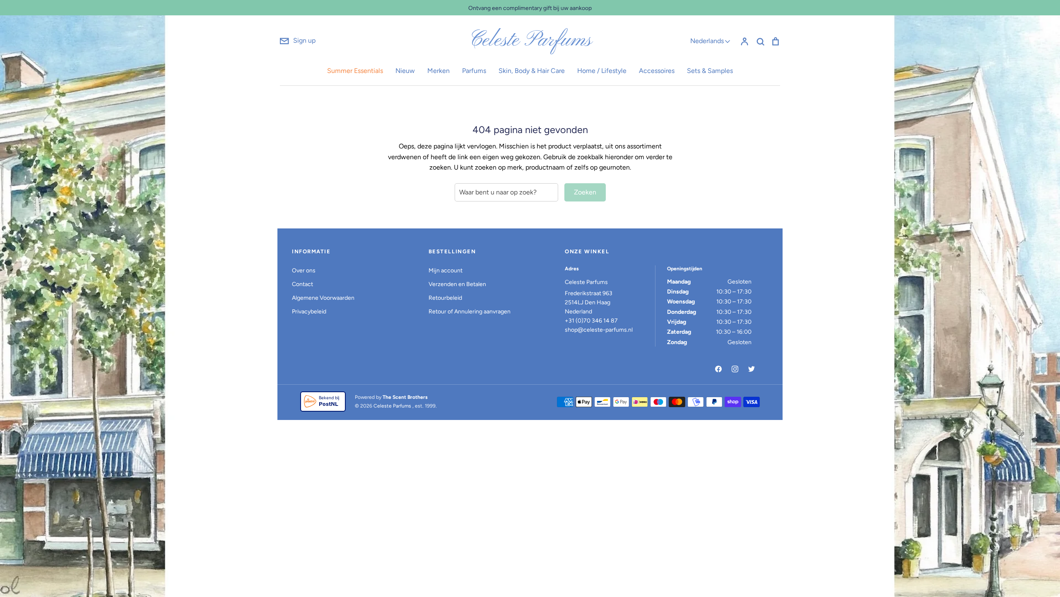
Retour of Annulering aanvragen (470, 311)
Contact (302, 284)
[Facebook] (718, 369)
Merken (438, 71)
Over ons (304, 270)
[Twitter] (751, 369)
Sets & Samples (710, 71)
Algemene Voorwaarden (323, 297)
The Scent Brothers (405, 397)
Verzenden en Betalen (457, 284)
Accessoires (657, 71)
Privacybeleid (309, 311)
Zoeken (585, 192)
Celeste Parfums (530, 40)
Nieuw (405, 71)
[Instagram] (735, 369)
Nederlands (707, 41)
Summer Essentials (355, 71)
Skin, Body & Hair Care (532, 71)
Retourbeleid (445, 297)
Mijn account (446, 270)
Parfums (474, 71)
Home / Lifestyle (601, 71)
